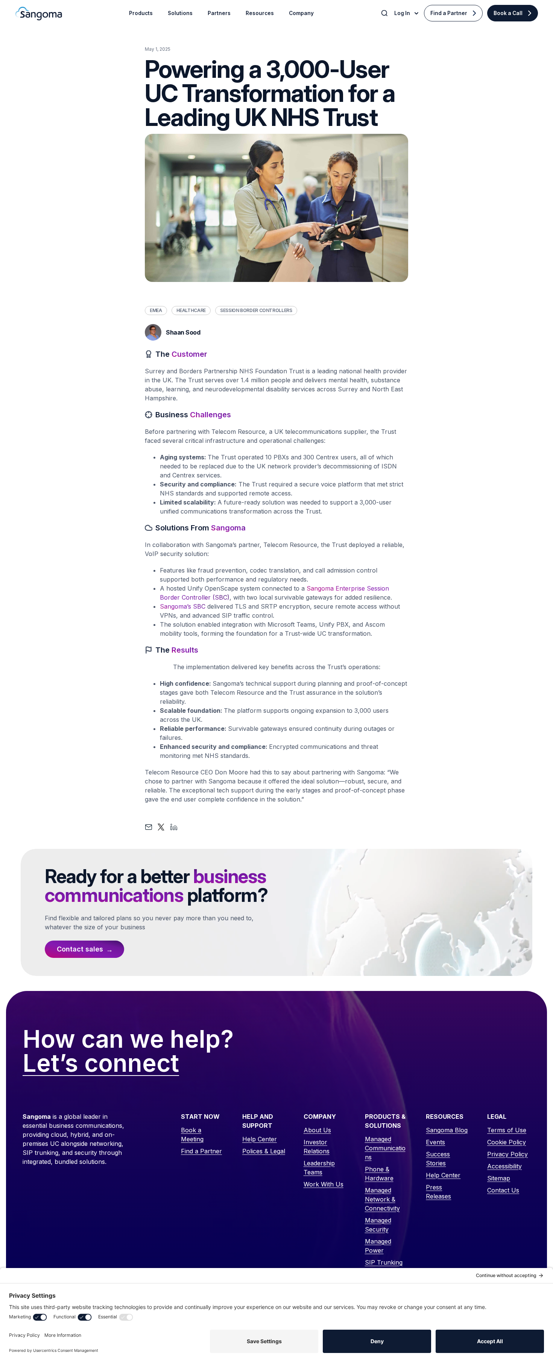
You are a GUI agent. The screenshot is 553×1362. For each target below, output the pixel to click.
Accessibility (504, 1166)
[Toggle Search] (385, 13)
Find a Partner (448, 13)
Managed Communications (385, 1148)
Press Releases (438, 1191)
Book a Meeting (192, 1134)
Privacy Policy (507, 1154)
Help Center (259, 1139)
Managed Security (378, 1225)
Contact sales (80, 949)
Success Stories (438, 1158)
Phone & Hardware (379, 1173)
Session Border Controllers (256, 310)
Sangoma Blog (447, 1130)
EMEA (156, 310)
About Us (317, 1130)
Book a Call (508, 13)
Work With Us (323, 1184)
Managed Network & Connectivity (382, 1199)
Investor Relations (317, 1146)
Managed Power (378, 1246)
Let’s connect (101, 1063)
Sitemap (498, 1178)
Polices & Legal (263, 1151)
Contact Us (503, 1190)
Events (435, 1142)
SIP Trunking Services (384, 1267)
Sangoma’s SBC (182, 606)
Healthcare (191, 310)
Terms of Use (506, 1130)
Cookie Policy (506, 1142)
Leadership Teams (319, 1167)
